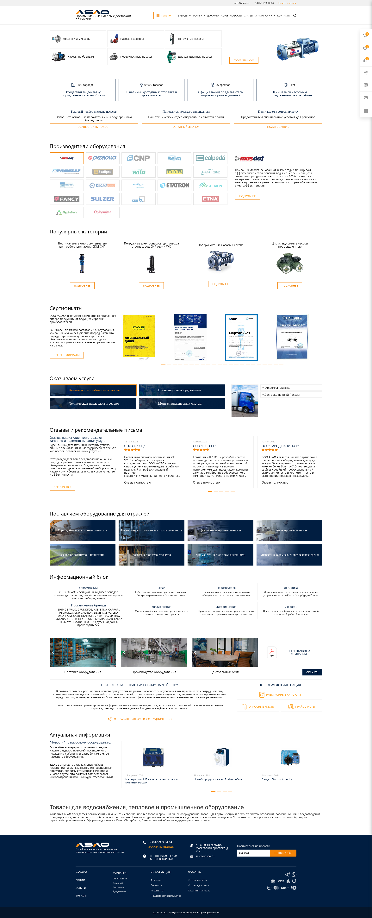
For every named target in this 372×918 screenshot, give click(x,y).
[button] (210, 491)
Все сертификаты (67, 355)
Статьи (248, 15)
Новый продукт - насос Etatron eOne (218, 779)
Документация (217, 15)
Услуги (197, 15)
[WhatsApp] (294, 874)
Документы (119, 891)
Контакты (283, 15)
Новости (236, 15)
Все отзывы (62, 487)
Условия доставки (198, 885)
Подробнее (247, 196)
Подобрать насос (243, 60)
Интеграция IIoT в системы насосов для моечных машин (151, 780)
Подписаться (283, 853)
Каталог (82, 872)
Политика (156, 885)
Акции (80, 880)
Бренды (183, 15)
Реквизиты (157, 890)
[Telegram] (287, 874)
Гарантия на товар (199, 890)
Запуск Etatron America (277, 779)
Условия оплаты (197, 880)
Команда (118, 882)
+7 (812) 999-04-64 (263, 3)
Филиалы (156, 880)
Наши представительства (166, 895)
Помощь (194, 872)
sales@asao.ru (241, 3)
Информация (161, 872)
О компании (263, 15)
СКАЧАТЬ (312, 672)
